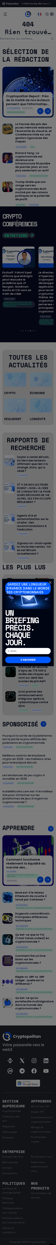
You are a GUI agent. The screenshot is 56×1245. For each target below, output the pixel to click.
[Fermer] (50, 582)
